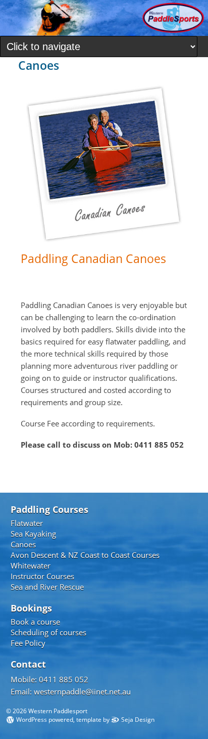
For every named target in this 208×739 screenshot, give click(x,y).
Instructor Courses (42, 576)
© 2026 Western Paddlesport (46, 711)
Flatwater (27, 523)
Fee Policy (28, 643)
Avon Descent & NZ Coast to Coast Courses (85, 555)
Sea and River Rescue (47, 587)
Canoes (23, 544)
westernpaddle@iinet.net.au (82, 691)
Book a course (35, 622)
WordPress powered (44, 720)
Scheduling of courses (48, 632)
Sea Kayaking (33, 534)
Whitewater (30, 565)
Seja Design (137, 720)
